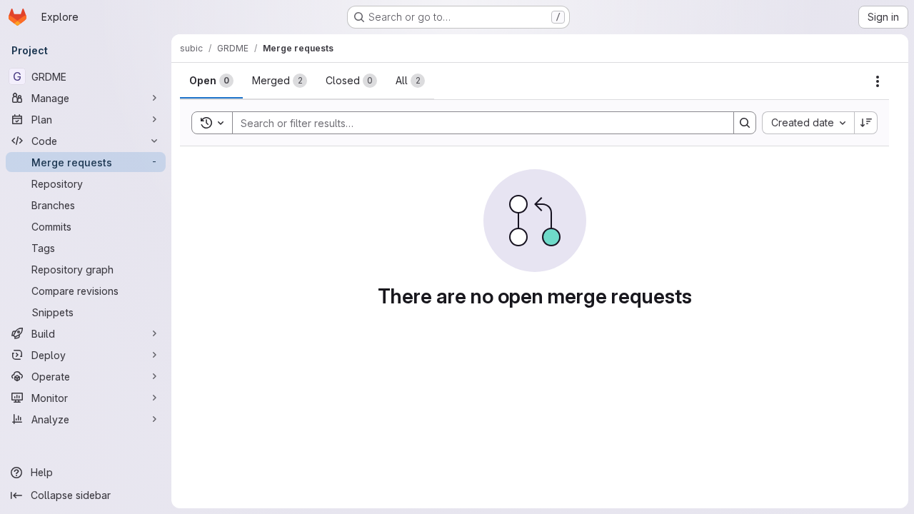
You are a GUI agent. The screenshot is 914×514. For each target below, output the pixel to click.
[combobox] (808, 122)
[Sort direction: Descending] (866, 122)
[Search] (744, 122)
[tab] (211, 81)
